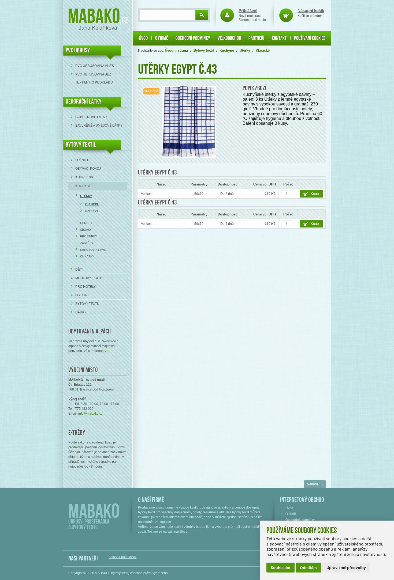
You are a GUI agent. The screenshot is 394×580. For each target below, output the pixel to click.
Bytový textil (81, 145)
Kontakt (279, 38)
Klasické (92, 204)
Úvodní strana (176, 50)
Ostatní (81, 295)
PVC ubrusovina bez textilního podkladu (94, 78)
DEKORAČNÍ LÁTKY (84, 101)
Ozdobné (92, 211)
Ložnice (82, 160)
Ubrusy (86, 223)
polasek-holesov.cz (122, 557)
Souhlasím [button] (280, 567)
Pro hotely (85, 287)
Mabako (94, 17)
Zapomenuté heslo (252, 20)
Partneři (256, 38)
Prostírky (88, 236)
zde (107, 351)
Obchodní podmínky (193, 38)
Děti (79, 269)
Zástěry (87, 243)
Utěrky (86, 196)
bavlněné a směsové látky (98, 125)
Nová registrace (250, 16)
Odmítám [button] (308, 567)
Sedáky (86, 229)
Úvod (143, 38)
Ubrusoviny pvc (93, 249)
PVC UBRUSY (78, 50)
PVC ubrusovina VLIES (94, 66)
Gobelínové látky (91, 117)
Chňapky (87, 256)
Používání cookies (309, 38)
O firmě (161, 38)
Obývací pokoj (88, 168)
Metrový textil (89, 278)
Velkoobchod (229, 38)
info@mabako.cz (90, 413)
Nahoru (312, 484)
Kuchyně (83, 186)
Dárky (81, 312)
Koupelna (84, 177)
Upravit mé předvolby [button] (346, 567)
